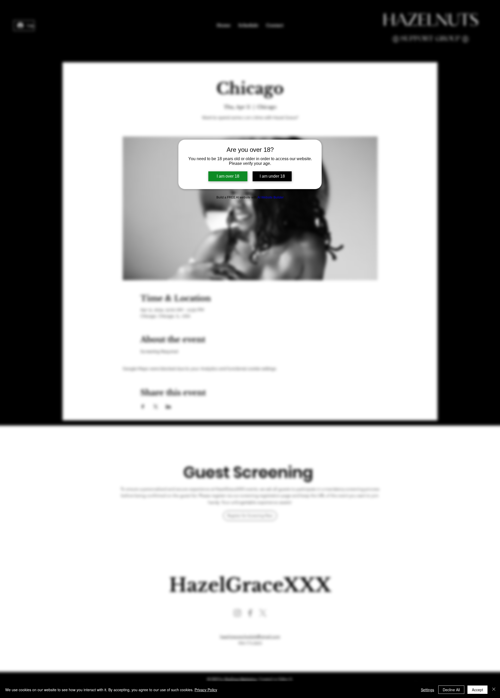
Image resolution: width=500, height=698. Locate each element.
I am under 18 (272, 176)
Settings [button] (427, 689)
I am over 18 (228, 176)
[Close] (494, 689)
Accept (477, 689)
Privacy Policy (206, 689)
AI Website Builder (271, 197)
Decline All (451, 689)
